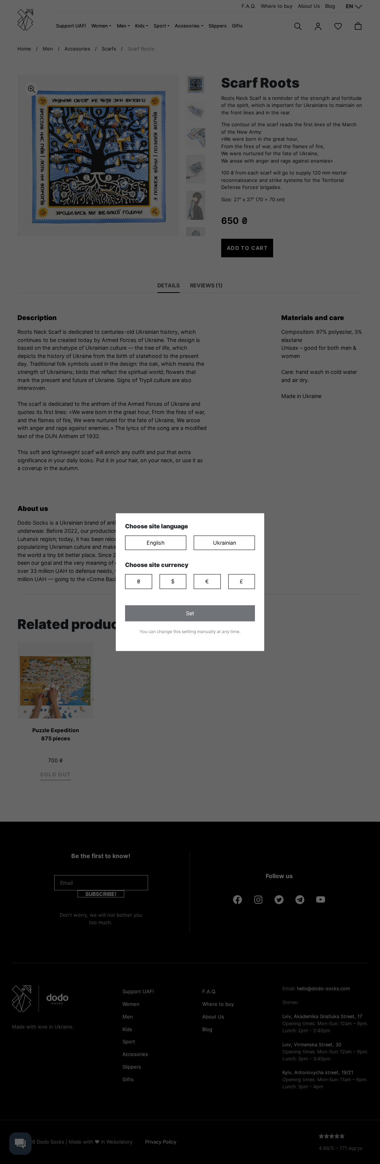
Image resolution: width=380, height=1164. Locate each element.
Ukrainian (224, 542)
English (156, 542)
